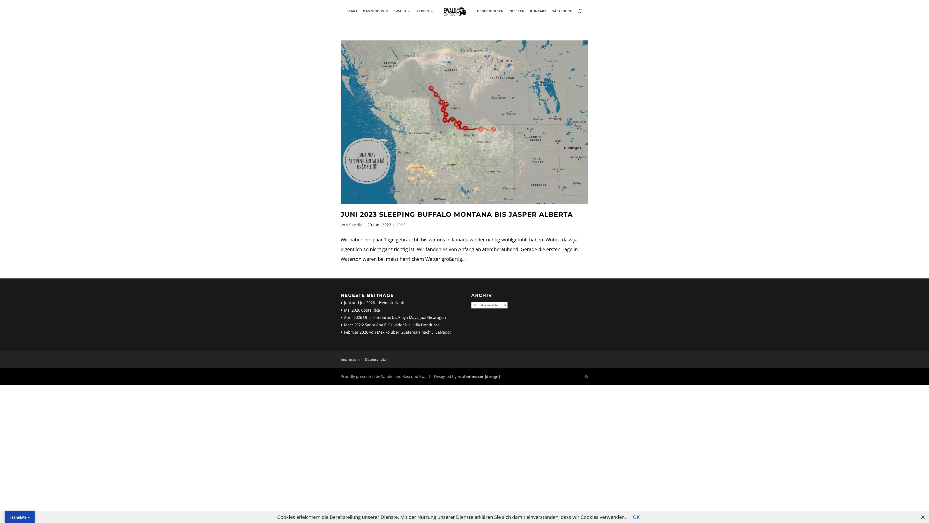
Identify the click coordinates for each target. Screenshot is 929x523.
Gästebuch (562, 11)
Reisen (422, 11)
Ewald (399, 11)
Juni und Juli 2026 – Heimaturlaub (374, 302)
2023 (400, 225)
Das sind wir (375, 11)
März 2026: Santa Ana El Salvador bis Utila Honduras (391, 325)
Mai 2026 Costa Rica (362, 310)
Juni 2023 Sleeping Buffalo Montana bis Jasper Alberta (458, 214)
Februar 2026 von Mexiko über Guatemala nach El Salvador (397, 332)
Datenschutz (375, 359)
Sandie (356, 225)
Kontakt (538, 11)
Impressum (350, 359)
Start (352, 11)
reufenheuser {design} (478, 376)
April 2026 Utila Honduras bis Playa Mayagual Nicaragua (395, 317)
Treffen (517, 11)
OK (636, 517)
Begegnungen (490, 11)
